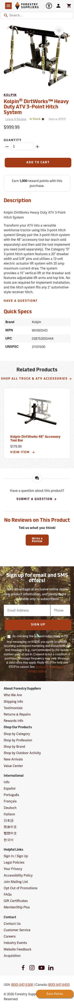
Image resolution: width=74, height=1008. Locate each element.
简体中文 (10, 827)
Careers (10, 936)
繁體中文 (10, 833)
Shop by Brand (14, 746)
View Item (20, 452)
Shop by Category (17, 734)
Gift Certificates (16, 901)
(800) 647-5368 (22, 985)
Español (9, 788)
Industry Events (15, 943)
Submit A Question (34, 499)
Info (6, 782)
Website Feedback (17, 949)
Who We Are (13, 695)
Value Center (13, 766)
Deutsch (10, 808)
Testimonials (13, 708)
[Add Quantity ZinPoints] (37, 146)
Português (11, 795)
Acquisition (12, 956)
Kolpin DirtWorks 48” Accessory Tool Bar (35, 438)
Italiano (9, 814)
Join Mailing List (16, 882)
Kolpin (10, 95)
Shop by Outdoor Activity (22, 753)
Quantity (13, 140)
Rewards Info (13, 721)
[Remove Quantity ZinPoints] (7, 146)
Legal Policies (14, 862)
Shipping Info (13, 701)
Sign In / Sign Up (16, 856)
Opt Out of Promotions (20, 888)
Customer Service (17, 930)
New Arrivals (13, 759)
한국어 (9, 840)
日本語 (9, 820)
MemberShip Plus (17, 907)
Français (10, 801)
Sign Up (38, 624)
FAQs (8, 894)
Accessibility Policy (18, 875)
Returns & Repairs (17, 714)
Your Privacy (13, 869)
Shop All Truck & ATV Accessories (34, 378)
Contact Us (12, 924)
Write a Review (37, 540)
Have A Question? (21, 301)
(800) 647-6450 (59, 985)
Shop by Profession (18, 740)
